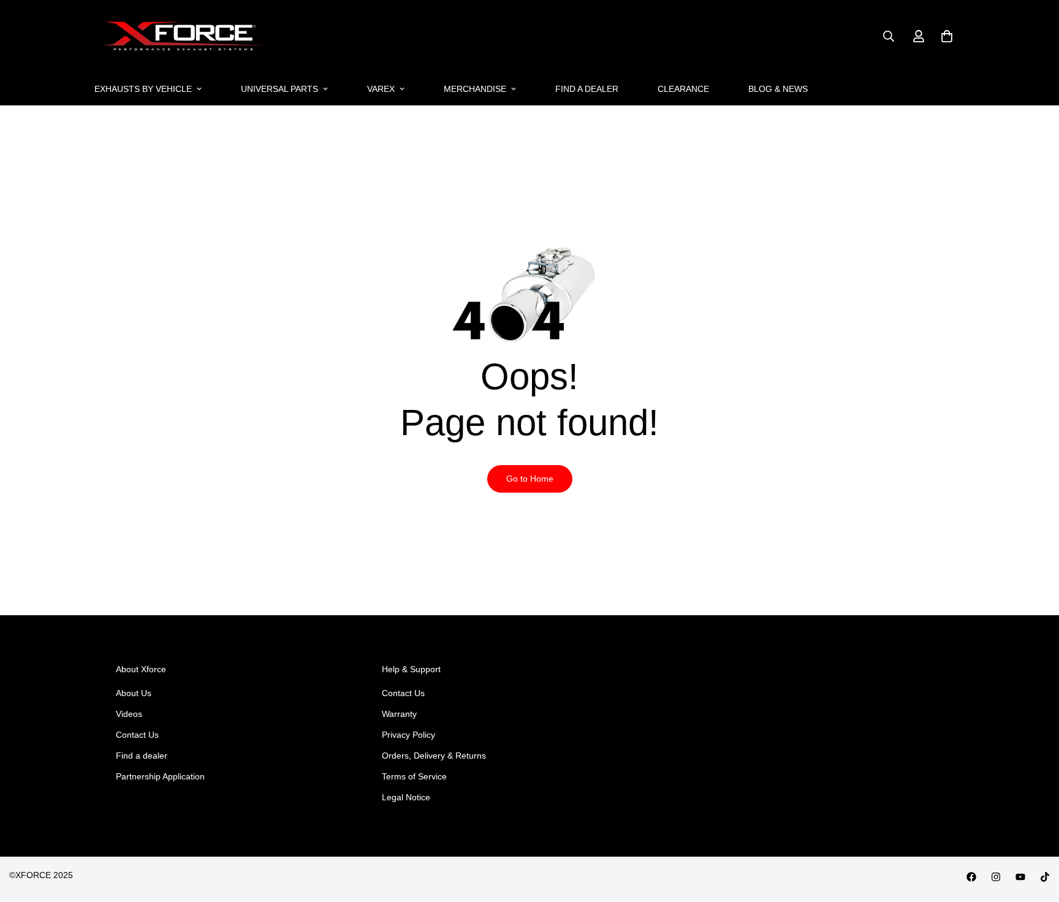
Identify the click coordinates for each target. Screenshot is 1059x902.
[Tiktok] (1045, 877)
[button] (947, 36)
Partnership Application (160, 776)
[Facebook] (971, 877)
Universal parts (279, 89)
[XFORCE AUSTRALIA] (181, 36)
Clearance (683, 89)
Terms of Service (414, 776)
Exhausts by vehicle (143, 89)
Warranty (399, 714)
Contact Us (137, 735)
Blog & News (778, 89)
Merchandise (475, 89)
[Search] (889, 36)
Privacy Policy (408, 735)
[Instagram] (996, 877)
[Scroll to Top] (1035, 835)
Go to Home (529, 478)
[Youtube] (1020, 877)
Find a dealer (586, 89)
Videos (129, 714)
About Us (133, 693)
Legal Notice (406, 797)
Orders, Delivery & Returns (434, 755)
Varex (381, 89)
